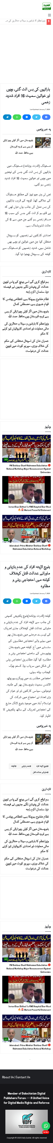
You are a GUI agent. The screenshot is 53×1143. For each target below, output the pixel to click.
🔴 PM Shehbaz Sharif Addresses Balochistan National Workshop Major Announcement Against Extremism (29, 469)
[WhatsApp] (17, 117)
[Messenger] (26, 117)
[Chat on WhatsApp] (46, 1126)
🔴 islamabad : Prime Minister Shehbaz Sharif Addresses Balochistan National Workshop (30, 547)
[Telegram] (7, 117)
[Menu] (49, 15)
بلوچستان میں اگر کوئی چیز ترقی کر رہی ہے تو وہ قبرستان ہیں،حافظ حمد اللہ (18, 147)
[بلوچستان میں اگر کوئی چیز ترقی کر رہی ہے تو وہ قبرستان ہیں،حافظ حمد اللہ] (43, 142)
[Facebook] (46, 117)
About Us (8, 1077)
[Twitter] (36, 117)
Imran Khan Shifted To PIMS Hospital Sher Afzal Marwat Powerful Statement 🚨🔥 (30, 508)
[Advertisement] (26, 54)
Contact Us (23, 1077)
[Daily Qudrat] (46, 6)
